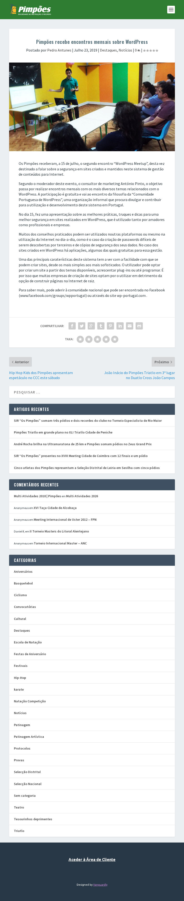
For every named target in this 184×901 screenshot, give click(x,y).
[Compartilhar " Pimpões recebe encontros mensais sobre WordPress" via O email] (129, 326)
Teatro (19, 807)
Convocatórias (25, 607)
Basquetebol (23, 583)
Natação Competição (30, 701)
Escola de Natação (28, 642)
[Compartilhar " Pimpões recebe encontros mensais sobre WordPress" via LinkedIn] (120, 326)
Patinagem (22, 725)
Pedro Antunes (59, 50)
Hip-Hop (20, 678)
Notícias (125, 50)
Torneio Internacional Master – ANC (60, 543)
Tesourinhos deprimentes (33, 819)
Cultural (20, 619)
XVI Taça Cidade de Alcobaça (55, 508)
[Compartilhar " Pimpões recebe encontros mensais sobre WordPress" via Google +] (91, 326)
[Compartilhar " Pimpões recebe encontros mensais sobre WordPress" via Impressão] (139, 326)
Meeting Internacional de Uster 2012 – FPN (65, 519)
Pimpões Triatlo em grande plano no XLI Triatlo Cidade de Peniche (63, 432)
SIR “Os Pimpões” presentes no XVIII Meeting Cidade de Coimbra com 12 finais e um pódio (81, 456)
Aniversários (23, 571)
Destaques (108, 50)
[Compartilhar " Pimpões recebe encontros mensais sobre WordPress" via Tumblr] (101, 326)
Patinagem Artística (29, 736)
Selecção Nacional (27, 784)
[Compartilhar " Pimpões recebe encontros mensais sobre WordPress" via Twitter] (81, 326)
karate (19, 689)
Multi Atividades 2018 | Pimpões (37, 496)
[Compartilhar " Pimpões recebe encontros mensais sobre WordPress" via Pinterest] (110, 326)
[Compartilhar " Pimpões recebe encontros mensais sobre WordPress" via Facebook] (72, 326)
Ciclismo (20, 595)
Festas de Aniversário (30, 654)
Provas (19, 760)
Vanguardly (100, 884)
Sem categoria (25, 795)
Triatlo (19, 831)
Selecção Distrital (27, 772)
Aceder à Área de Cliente (92, 859)
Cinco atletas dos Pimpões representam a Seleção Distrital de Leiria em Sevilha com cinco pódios (87, 468)
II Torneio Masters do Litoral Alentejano (59, 531)
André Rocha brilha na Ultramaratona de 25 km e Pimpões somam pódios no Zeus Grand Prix (83, 444)
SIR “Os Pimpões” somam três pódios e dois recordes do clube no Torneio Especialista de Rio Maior (88, 420)
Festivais (21, 666)
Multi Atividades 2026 (82, 496)
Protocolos (22, 748)
